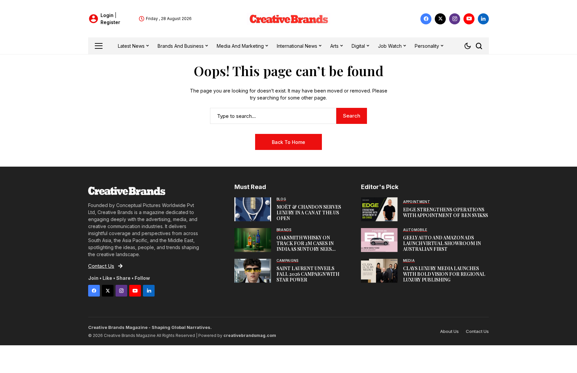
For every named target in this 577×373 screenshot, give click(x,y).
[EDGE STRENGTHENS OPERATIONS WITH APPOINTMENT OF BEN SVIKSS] (379, 209)
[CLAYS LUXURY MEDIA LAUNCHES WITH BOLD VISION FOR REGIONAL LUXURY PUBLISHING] (379, 271)
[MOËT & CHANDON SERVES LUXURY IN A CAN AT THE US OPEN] (252, 209)
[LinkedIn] (483, 18)
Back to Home (288, 142)
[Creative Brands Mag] (288, 19)
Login (108, 15)
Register (110, 22)
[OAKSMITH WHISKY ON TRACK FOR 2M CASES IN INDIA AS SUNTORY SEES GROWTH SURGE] (252, 240)
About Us (449, 331)
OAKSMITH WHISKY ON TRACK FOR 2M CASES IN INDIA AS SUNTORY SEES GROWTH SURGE (305, 245)
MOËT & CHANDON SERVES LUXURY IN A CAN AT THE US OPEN (308, 212)
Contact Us (477, 331)
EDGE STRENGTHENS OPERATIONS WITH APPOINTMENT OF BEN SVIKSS (445, 212)
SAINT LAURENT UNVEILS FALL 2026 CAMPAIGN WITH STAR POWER (307, 274)
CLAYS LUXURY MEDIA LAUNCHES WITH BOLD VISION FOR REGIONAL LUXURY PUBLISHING (444, 274)
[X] (440, 18)
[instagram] (454, 18)
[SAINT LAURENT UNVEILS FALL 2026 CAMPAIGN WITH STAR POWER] (252, 271)
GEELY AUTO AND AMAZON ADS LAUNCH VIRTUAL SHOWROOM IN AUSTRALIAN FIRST (442, 243)
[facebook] (425, 18)
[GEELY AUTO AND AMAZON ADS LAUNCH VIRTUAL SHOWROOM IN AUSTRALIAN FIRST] (379, 240)
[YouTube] (468, 18)
